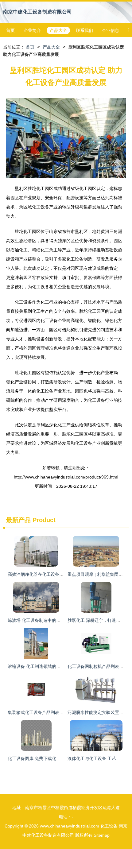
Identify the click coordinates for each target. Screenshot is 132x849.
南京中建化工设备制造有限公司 (37, 11)
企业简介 (32, 30)
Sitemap (102, 835)
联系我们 (84, 30)
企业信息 (110, 30)
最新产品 (18, 520)
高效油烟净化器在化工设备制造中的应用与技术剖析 (57, 574)
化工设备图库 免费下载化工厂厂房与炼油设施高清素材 (60, 758)
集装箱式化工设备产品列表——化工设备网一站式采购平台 (63, 712)
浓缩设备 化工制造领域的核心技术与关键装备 (51, 666)
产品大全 (58, 30)
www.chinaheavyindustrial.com (69, 826)
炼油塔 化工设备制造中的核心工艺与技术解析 (51, 620)
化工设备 (109, 826)
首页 (10, 30)
